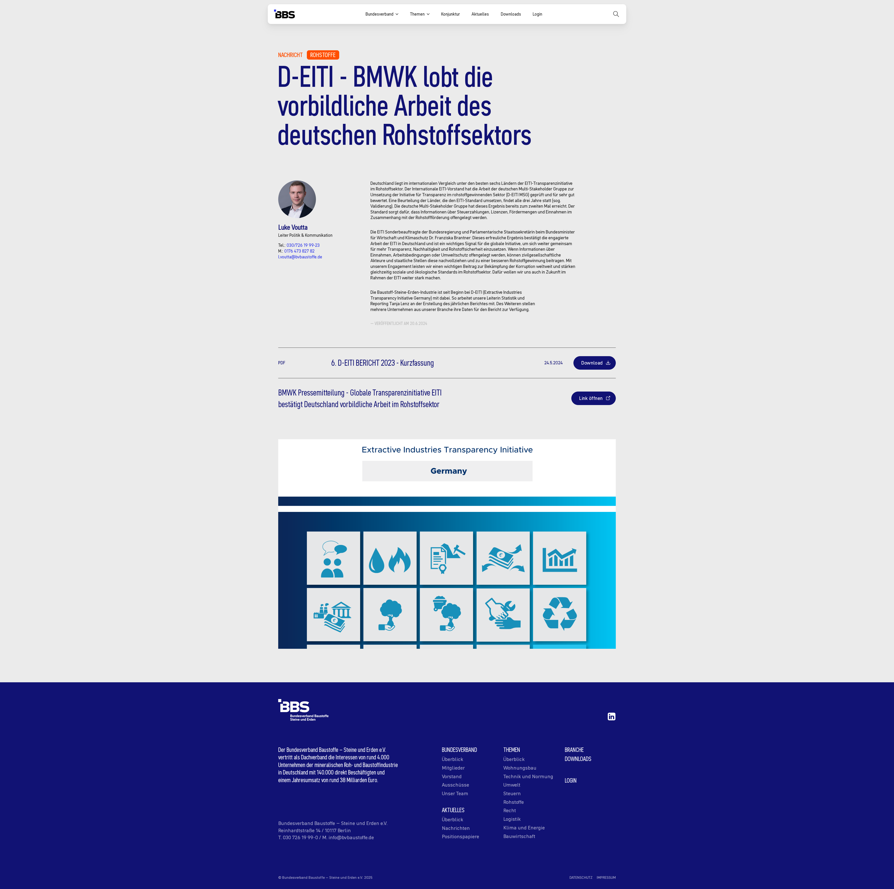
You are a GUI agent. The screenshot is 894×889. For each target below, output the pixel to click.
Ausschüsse (455, 784)
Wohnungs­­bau (519, 767)
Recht (509, 810)
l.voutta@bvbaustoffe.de (300, 257)
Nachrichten (456, 828)
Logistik (512, 818)
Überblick (452, 759)
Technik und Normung (528, 776)
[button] (382, 14)
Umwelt (511, 784)
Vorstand (452, 776)
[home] (284, 15)
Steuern (512, 793)
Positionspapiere (460, 836)
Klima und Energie (524, 827)
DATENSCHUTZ (581, 877)
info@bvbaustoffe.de (351, 837)
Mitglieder (453, 767)
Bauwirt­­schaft (519, 836)
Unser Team (455, 793)
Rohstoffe (322, 54)
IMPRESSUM (606, 877)
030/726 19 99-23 (303, 245)
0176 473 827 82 (299, 251)
